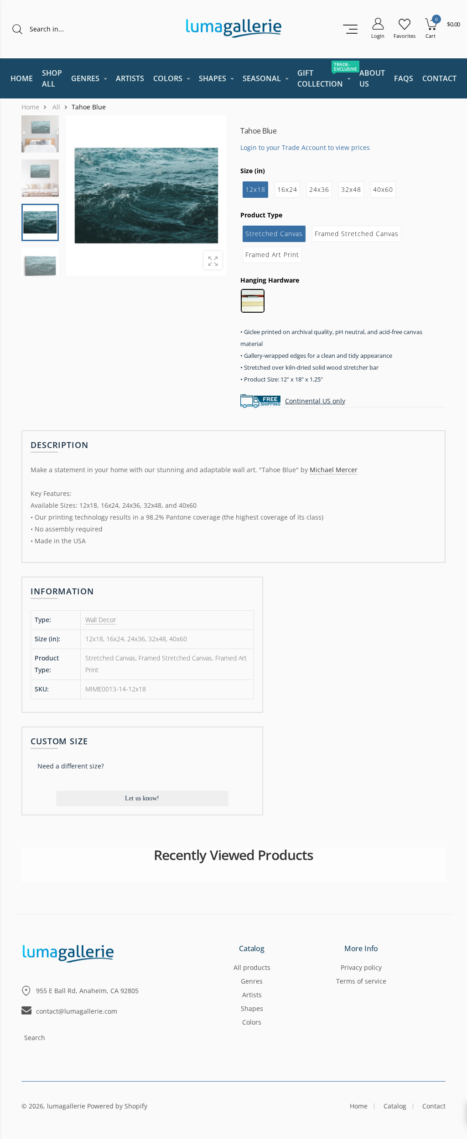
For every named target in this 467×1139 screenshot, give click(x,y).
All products (252, 967)
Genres (252, 981)
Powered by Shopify (117, 1106)
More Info (361, 949)
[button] (214, 196)
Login (377, 35)
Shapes (252, 1008)
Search (34, 1037)
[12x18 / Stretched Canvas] (146, 195)
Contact (434, 1106)
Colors (251, 1022)
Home (359, 1106)
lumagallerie (66, 1106)
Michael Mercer (334, 469)
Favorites (404, 35)
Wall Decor (100, 619)
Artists (252, 994)
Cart (430, 35)
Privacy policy (361, 967)
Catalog (252, 949)
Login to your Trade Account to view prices (305, 147)
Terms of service (361, 981)
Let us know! (142, 798)
